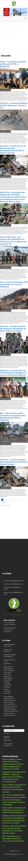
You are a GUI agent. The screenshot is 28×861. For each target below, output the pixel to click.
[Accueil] (14, 3)
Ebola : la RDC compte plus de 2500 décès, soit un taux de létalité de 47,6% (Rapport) (13, 810)
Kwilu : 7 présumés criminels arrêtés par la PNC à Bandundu (13, 63)
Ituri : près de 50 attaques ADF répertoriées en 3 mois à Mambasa (14, 284)
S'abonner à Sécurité (5, 505)
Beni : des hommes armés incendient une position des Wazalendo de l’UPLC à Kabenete (12, 416)
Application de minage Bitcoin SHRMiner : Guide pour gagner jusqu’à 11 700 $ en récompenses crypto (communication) (13, 777)
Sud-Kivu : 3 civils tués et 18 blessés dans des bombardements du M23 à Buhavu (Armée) (13, 149)
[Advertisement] (14, 37)
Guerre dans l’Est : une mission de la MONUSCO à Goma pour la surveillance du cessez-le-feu (13, 240)
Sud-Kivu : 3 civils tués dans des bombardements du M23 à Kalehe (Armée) (14, 461)
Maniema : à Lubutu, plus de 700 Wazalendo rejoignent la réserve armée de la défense (13, 372)
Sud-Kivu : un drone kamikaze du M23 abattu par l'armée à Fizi (14, 105)
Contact (4, 845)
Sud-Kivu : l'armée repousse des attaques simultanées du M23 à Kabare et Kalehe (13, 328)
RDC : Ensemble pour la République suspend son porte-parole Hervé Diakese (13, 838)
